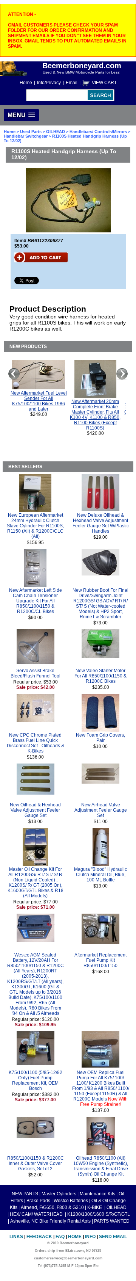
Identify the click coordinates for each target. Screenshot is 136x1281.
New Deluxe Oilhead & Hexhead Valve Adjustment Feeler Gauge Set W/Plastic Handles (101, 523)
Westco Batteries (71, 1200)
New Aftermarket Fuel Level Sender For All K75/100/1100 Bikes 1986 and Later (39, 401)
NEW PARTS (25, 1193)
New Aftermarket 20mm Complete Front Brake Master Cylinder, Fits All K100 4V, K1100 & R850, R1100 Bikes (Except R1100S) (95, 415)
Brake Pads (38, 1200)
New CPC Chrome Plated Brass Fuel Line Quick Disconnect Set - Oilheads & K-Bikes (35, 743)
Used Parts (31, 131)
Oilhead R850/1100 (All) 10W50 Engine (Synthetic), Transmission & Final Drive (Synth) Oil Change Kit (100, 1166)
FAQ (60, 1236)
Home (26, 82)
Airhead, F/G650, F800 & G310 (52, 1207)
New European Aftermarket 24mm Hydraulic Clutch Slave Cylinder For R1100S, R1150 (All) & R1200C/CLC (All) (35, 526)
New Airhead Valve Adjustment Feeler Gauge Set (100, 810)
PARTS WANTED (112, 1221)
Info (90, 1236)
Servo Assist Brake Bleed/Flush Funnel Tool (35, 673)
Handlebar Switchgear (26, 136)
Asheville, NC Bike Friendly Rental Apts (50, 1221)
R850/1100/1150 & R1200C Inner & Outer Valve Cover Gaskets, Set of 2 (35, 1163)
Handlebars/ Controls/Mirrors (98, 131)
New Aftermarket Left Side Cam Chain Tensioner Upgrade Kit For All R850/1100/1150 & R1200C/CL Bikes (35, 601)
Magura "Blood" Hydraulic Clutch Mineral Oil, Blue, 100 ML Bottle (100, 875)
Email (71, 82)
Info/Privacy (49, 82)
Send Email (113, 1236)
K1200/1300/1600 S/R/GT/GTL (98, 1214)
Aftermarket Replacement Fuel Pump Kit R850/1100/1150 (100, 960)
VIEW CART (104, 82)
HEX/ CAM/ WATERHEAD (37, 1214)
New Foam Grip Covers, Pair (100, 737)
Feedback (39, 1236)
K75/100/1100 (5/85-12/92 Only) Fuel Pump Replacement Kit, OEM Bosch (35, 1080)
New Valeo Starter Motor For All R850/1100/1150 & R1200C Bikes (100, 676)
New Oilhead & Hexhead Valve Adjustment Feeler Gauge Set (35, 810)
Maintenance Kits (97, 1193)
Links (16, 1236)
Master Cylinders (59, 1193)
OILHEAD (56, 131)
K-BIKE (95, 1207)
